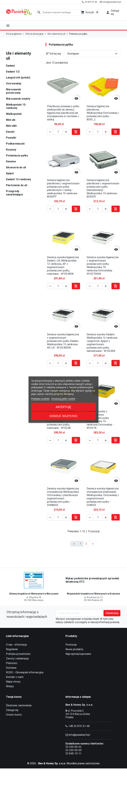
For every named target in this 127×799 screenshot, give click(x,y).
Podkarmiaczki (15, 143)
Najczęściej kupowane (78, 653)
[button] (112, 12)
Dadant (10, 65)
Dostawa (11, 667)
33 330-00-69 (73, 750)
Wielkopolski (14, 113)
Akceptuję (63, 407)
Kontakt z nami (14, 677)
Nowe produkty (74, 649)
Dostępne (92, 54)
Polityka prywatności (18, 653)
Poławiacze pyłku (17, 155)
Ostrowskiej (13, 83)
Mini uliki (11, 125)
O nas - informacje (16, 644)
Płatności (11, 663)
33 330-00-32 (73, 746)
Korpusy (11, 149)
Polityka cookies (40, 398)
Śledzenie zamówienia (18, 705)
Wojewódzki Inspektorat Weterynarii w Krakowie (93, 593)
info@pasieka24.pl (79, 734)
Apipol (10, 173)
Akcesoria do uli (16, 167)
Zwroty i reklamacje (17, 658)
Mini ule (10, 119)
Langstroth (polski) (18, 77)
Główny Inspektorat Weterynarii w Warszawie (33, 593)
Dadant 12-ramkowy (18, 179)
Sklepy (10, 686)
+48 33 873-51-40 (79, 726)
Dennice (11, 161)
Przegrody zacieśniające (14, 193)
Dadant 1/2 (13, 71)
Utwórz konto (14, 714)
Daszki (10, 131)
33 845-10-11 (73, 753)
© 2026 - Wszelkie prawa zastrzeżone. (63, 763)
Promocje (71, 644)
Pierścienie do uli (16, 185)
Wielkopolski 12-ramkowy (16, 106)
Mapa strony (13, 681)
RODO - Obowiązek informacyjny (24, 672)
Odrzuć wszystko (63, 416)
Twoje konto (14, 696)
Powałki (11, 137)
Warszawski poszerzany (13, 91)
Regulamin (12, 649)
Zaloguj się (12, 710)
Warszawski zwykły (18, 98)
